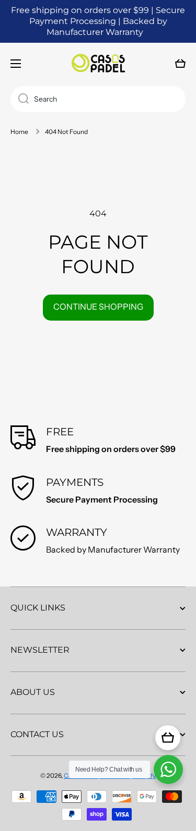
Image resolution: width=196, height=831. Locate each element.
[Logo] (98, 64)
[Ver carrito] (167, 737)
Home (19, 132)
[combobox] (98, 99)
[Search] (19, 99)
